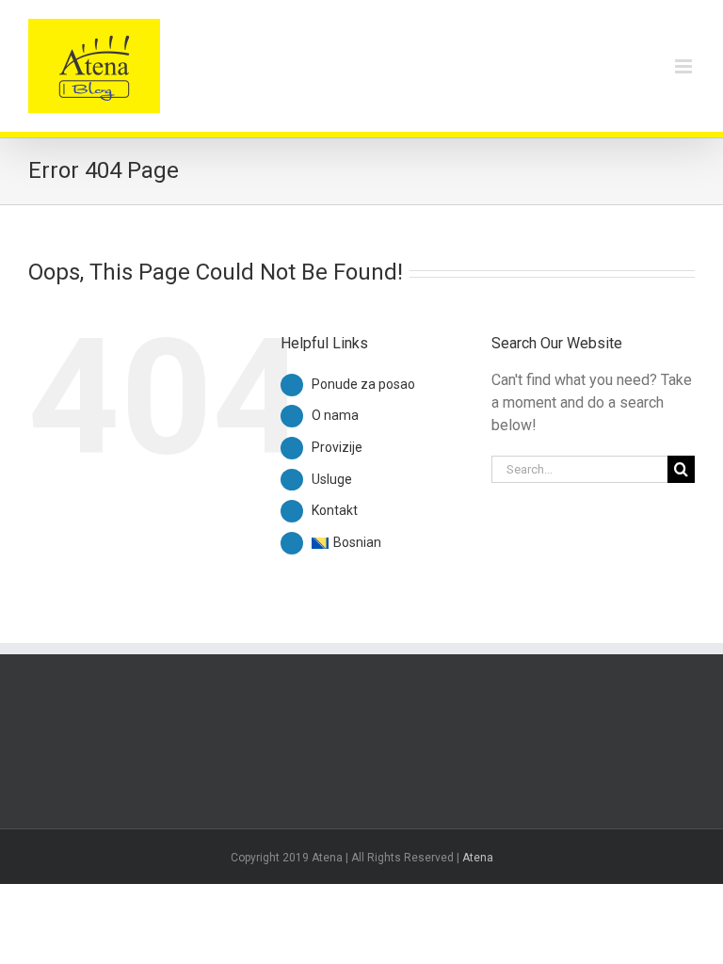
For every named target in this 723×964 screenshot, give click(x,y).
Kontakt (335, 510)
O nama (335, 415)
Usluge (332, 479)
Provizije (337, 447)
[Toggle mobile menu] (685, 66)
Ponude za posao (363, 384)
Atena (477, 857)
